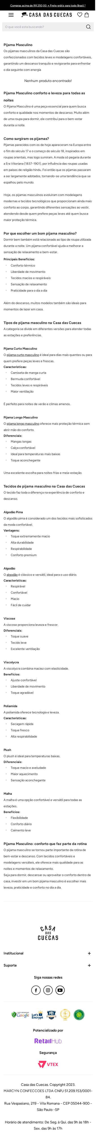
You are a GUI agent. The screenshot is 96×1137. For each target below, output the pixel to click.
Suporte (10, 965)
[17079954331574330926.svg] (79, 14)
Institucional (13, 953)
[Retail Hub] (48, 1040)
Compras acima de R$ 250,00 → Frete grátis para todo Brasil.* (48, 5)
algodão (12, 575)
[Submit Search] (88, 26)
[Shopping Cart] (86, 15)
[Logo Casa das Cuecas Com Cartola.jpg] (47, 14)
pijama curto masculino (23, 355)
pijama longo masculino (23, 424)
